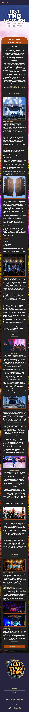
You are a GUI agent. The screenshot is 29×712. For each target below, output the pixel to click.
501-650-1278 (16, 86)
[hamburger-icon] (26, 2)
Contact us (14, 646)
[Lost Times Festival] (4, 2)
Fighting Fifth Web (16, 708)
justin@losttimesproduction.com (16, 87)
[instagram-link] (16, 703)
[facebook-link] (12, 703)
